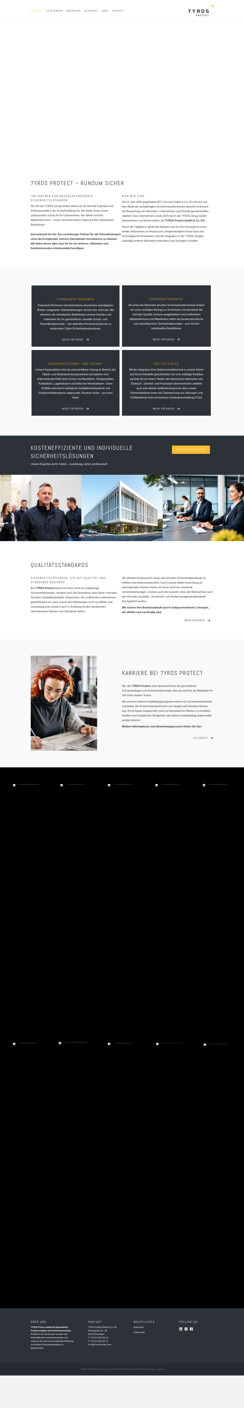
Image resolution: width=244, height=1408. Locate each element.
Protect (37, 10)
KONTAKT (118, 10)
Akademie (91, 10)
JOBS (105, 10)
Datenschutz (139, 1332)
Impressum (139, 1327)
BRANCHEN (74, 10)
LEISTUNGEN (55, 10)
